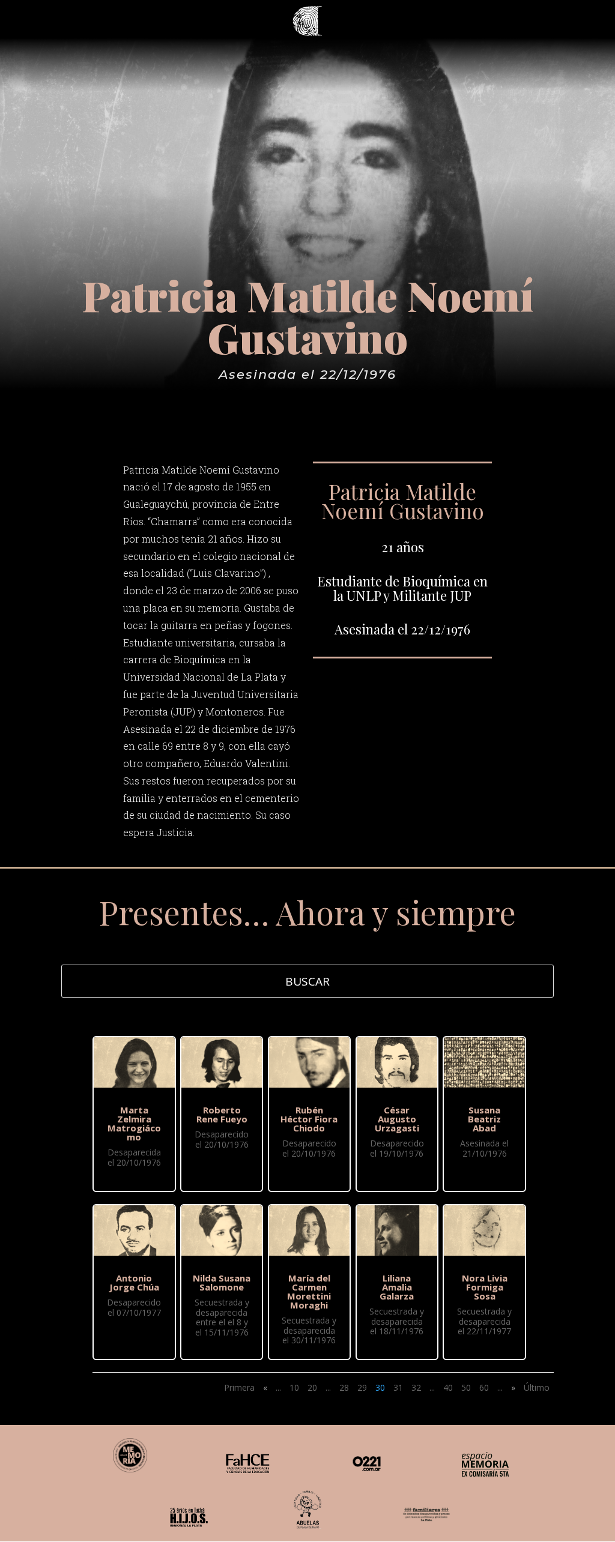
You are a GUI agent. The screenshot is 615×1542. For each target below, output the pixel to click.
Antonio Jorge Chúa (134, 1282)
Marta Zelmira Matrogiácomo (134, 1123)
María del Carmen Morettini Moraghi (309, 1291)
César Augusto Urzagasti (397, 1119)
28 (344, 1387)
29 (362, 1387)
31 (398, 1387)
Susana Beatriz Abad (484, 1119)
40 (448, 1387)
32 (416, 1387)
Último (537, 1387)
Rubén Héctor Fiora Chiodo (309, 1119)
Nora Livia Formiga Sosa (484, 1287)
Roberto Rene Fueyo (221, 1114)
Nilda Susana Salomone (221, 1282)
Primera (239, 1387)
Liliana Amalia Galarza (397, 1287)
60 (484, 1387)
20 (312, 1387)
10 (294, 1387)
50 (466, 1387)
